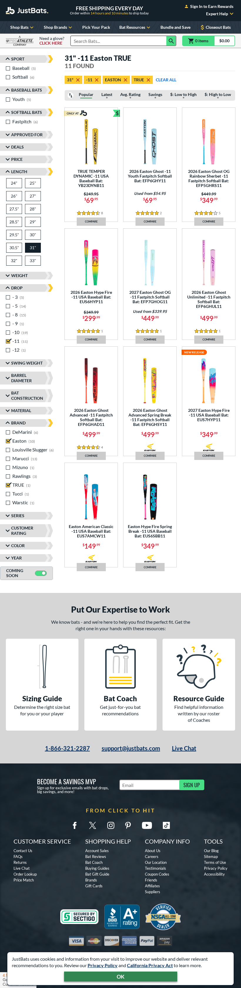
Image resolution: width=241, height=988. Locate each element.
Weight (19, 275)
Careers (151, 856)
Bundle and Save (175, 27)
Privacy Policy (103, 965)
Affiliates (152, 886)
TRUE (139, 79)
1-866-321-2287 (67, 748)
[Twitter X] (92, 825)
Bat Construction (27, 395)
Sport (17, 58)
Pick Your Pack (96, 27)
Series (17, 515)
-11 (89, 79)
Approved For (27, 134)
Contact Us (23, 850)
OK (121, 976)
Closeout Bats (218, 27)
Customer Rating (22, 530)
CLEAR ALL (166, 79)
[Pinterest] (127, 825)
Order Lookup (25, 874)
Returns (20, 862)
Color (18, 545)
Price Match (24, 880)
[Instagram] (110, 825)
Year (16, 557)
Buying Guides (97, 868)
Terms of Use (215, 862)
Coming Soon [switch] (14, 573)
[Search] (171, 41)
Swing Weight (27, 362)
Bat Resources (132, 27)
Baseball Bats (26, 89)
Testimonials (155, 868)
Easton (113, 79)
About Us (152, 850)
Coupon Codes (157, 874)
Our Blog (211, 850)
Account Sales (97, 850)
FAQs (18, 856)
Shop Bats (19, 27)
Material (21, 410)
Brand (18, 422)
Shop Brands (55, 27)
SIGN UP (191, 785)
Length (19, 171)
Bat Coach (94, 862)
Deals (17, 146)
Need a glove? (51, 40)
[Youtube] (147, 825)
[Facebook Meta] (74, 825)
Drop (17, 287)
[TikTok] (166, 825)
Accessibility (214, 874)
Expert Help (217, 13)
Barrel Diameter (21, 378)
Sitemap (211, 856)
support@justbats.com (131, 748)
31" (70, 79)
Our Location (156, 862)
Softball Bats (26, 112)
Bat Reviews (95, 856)
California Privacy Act (150, 965)
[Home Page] (27, 10)
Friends (151, 880)
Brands (91, 880)
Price (17, 159)
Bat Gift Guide (97, 874)
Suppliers (152, 891)
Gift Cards (94, 886)
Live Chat (184, 748)
